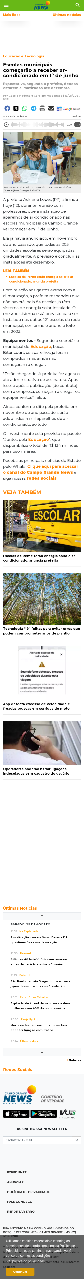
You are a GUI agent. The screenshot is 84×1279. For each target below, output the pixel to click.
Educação (40, 346)
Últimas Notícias (20, 908)
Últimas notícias (67, 15)
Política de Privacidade (28, 1192)
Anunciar (15, 1182)
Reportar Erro (21, 1211)
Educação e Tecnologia (23, 56)
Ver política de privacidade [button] (26, 1261)
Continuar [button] (20, 1271)
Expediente (17, 1172)
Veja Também (22, 492)
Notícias (73, 1060)
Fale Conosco (19, 1202)
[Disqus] (42, 840)
